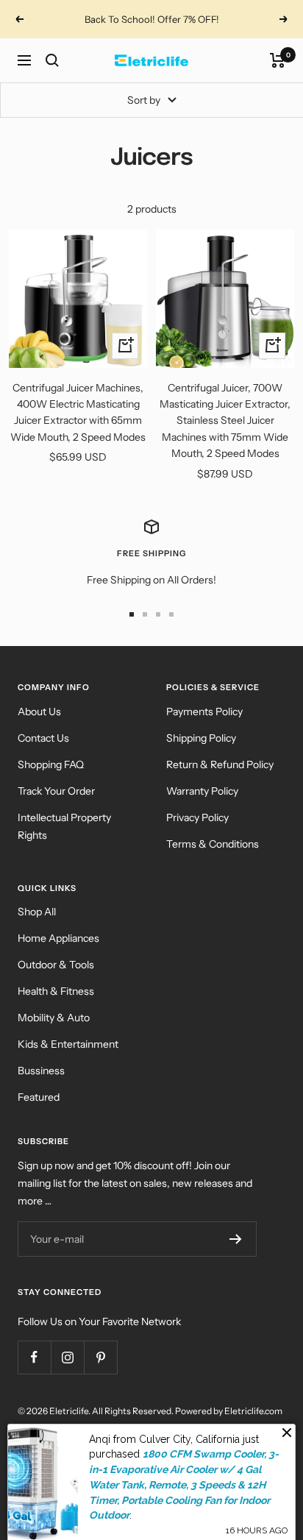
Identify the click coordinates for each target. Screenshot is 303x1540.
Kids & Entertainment (68, 1044)
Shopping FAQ (51, 764)
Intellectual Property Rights (64, 826)
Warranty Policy (202, 791)
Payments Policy (204, 711)
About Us (39, 711)
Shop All (37, 911)
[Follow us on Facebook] (34, 1357)
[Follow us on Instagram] (67, 1357)
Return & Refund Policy (220, 764)
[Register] (235, 1239)
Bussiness (41, 1070)
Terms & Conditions (212, 844)
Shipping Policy (201, 738)
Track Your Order (56, 791)
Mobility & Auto (54, 1017)
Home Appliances (58, 938)
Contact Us (43, 738)
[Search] (52, 60)
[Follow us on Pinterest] (100, 1357)
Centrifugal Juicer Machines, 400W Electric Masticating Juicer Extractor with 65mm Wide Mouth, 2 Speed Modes (78, 412)
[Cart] (277, 60)
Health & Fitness (56, 991)
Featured (39, 1097)
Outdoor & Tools (56, 964)
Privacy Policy (197, 817)
